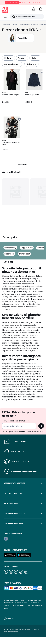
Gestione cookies (18, 605)
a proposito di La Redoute (14, 483)
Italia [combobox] (9, 619)
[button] (41, 9)
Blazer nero (9, 254)
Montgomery (10, 247)
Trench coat (24, 254)
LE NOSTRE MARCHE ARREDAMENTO (17, 513)
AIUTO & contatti (11, 503)
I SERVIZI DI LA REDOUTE (13, 493)
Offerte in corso (22, 603)
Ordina (7, 58)
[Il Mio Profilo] (34, 9)
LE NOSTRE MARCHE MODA (13, 523)
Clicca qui (22, 432)
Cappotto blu (27, 247)
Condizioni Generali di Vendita (14, 600)
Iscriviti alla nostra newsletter (16, 421)
